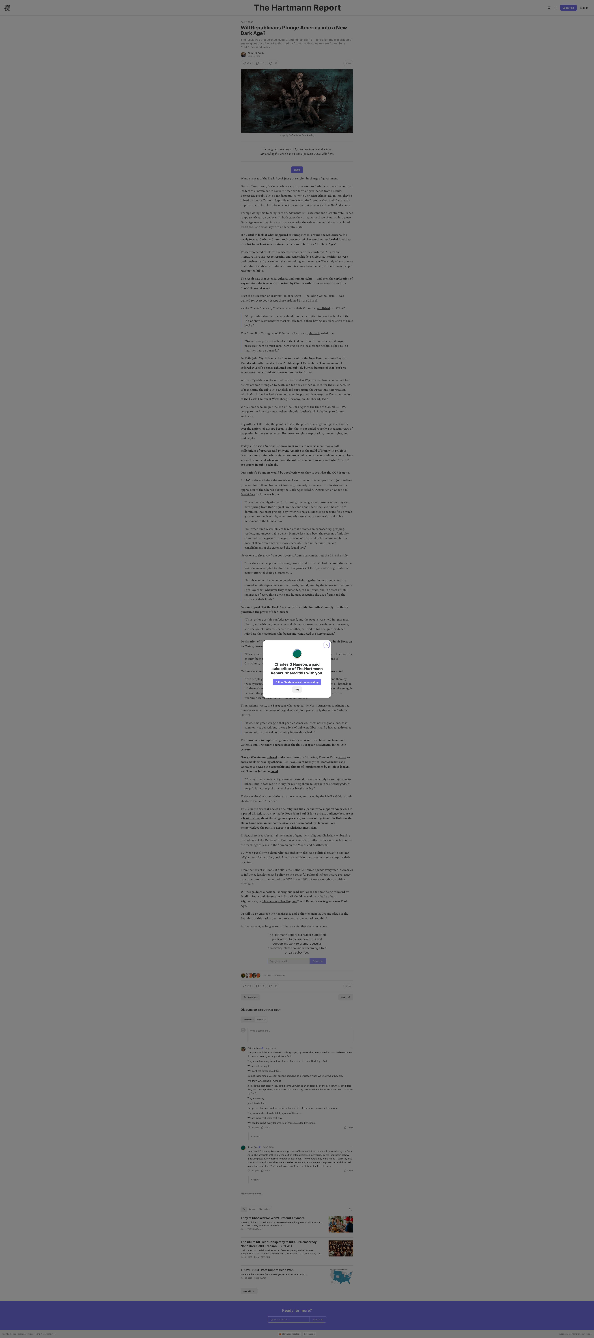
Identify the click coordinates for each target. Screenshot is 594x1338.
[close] (326, 644)
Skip (297, 689)
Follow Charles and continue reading (297, 682)
